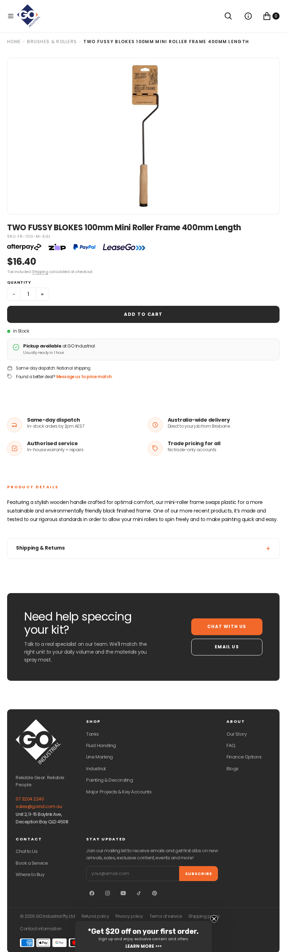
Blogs (232, 768)
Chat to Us (26, 851)
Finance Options (243, 756)
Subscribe (198, 873)
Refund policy (95, 916)
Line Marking (99, 756)
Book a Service (32, 863)
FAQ (230, 745)
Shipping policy (204, 916)
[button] (10, 16)
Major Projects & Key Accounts (118, 791)
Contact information (41, 929)
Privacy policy (129, 916)
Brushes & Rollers (52, 41)
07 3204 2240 (30, 799)
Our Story (236, 734)
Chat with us (226, 626)
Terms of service (166, 916)
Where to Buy (30, 874)
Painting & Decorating (109, 780)
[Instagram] (107, 893)
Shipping (40, 271)
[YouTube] (123, 893)
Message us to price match (84, 377)
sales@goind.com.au (39, 806)
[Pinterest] (154, 893)
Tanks (92, 734)
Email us (227, 647)
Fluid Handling (101, 745)
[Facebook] (92, 893)
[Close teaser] (214, 918)
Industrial (95, 768)
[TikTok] (139, 893)
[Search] (228, 16)
